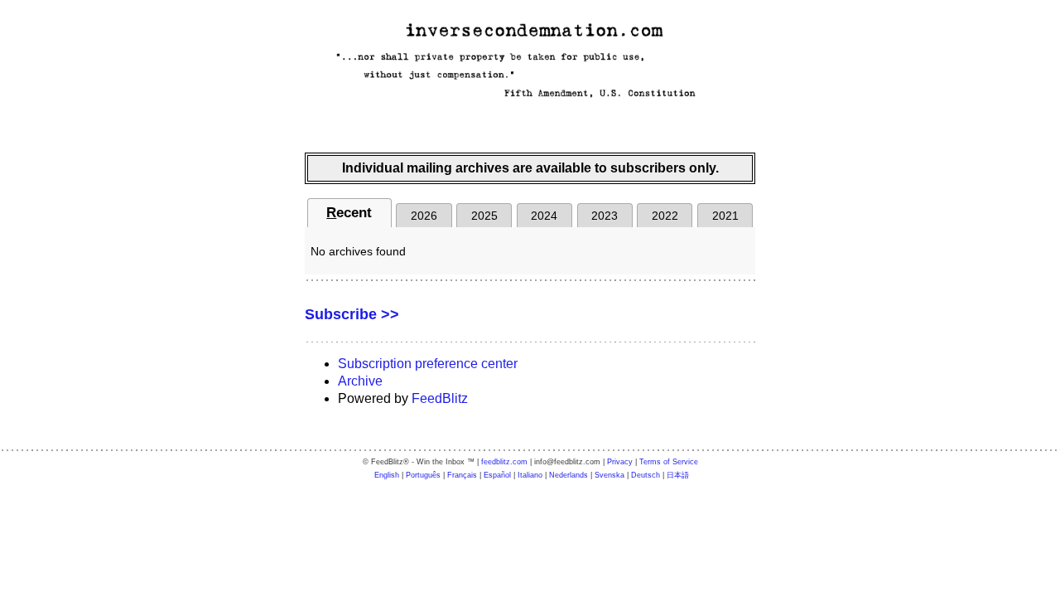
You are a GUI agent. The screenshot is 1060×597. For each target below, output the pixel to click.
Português (423, 475)
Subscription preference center (428, 364)
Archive (360, 381)
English (386, 475)
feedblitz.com (504, 462)
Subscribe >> (352, 314)
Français (462, 475)
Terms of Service (668, 462)
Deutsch (645, 475)
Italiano (530, 475)
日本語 (678, 475)
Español (497, 475)
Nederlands (568, 475)
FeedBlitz (440, 398)
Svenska (609, 475)
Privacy (620, 462)
